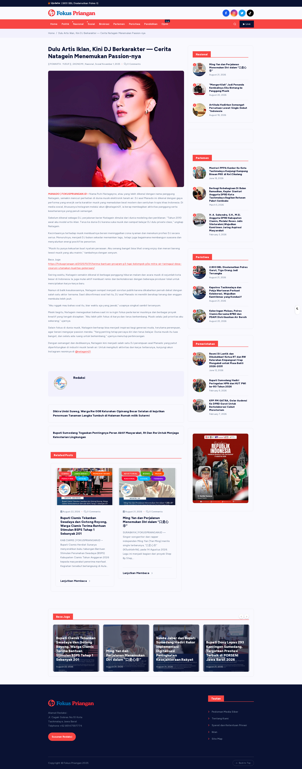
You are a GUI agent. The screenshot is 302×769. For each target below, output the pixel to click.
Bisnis (146, 474)
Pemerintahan (101, 474)
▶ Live (246, 23)
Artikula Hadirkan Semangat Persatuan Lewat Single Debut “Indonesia (228, 108)
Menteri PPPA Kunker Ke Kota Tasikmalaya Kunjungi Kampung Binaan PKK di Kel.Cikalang (228, 171)
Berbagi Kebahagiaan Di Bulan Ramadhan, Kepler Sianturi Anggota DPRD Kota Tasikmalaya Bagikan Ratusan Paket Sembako (227, 194)
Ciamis (65, 474)
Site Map (217, 738)
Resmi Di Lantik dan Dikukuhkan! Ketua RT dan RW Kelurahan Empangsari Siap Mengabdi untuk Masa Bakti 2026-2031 (227, 360)
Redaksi (79, 378)
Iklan (214, 731)
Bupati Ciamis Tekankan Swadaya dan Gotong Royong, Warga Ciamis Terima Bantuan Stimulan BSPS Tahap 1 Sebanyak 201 (76, 649)
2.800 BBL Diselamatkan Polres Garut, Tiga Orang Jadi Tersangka (228, 270)
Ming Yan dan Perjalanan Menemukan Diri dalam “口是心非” (227, 67)
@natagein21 (83, 351)
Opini (165, 22)
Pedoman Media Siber (225, 711)
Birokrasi (104, 23)
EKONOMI (78, 64)
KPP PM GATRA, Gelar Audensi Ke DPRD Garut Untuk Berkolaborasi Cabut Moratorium (228, 405)
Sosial (91, 23)
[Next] (246, 616)
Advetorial (130, 474)
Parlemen (119, 23)
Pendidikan (150, 23)
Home (54, 23)
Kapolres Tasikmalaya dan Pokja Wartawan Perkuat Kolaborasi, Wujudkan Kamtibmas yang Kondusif (225, 292)
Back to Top (245, 763)
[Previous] (241, 616)
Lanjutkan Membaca (73, 580)
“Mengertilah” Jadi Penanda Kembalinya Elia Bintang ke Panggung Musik (226, 87)
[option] (76, 648)
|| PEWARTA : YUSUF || (59, 64)
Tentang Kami (220, 718)
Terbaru (158, 479)
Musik (158, 474)
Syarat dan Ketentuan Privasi (229, 725)
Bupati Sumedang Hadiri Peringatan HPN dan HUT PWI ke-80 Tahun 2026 (227, 383)
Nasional (78, 23)
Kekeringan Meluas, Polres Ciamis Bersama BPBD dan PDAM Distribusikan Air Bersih (228, 314)
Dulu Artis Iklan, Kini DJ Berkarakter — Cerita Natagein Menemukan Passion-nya (101, 33)
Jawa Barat (81, 474)
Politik (65, 23)
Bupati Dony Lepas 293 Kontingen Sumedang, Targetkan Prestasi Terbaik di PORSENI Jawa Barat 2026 (225, 651)
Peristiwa (134, 23)
